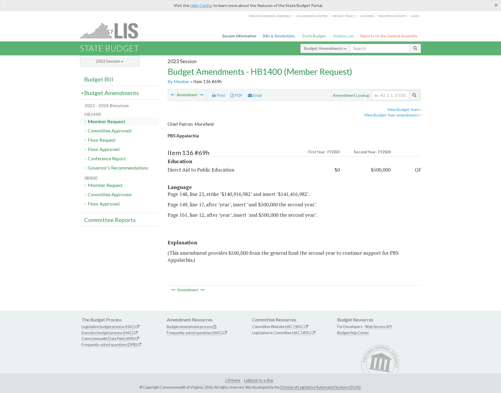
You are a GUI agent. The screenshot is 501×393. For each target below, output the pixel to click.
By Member (179, 81)
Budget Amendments (324, 48)
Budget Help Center (353, 332)
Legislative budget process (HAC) (108, 326)
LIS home (367, 16)
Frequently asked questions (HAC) (195, 332)
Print (220, 95)
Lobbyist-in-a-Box (258, 380)
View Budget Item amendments (392, 115)
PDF (238, 95)
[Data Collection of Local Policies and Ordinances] (173, 94)
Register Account (392, 16)
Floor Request (102, 140)
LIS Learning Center (312, 16)
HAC (289, 326)
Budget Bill (98, 79)
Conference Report (107, 158)
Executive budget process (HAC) (107, 332)
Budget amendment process (190, 326)
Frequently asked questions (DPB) (109, 344)
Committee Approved (109, 130)
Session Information (239, 36)
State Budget (314, 36)
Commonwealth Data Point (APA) (108, 338)
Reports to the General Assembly (389, 36)
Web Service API (378, 326)
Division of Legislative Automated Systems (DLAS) (320, 387)
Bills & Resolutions (279, 36)
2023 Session (108, 61)
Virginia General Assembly (270, 16)
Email (257, 95)
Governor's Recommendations (118, 167)
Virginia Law (343, 36)
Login (415, 16)
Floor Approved (103, 149)
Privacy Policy (344, 16)
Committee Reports (110, 219)
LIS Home (232, 380)
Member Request (106, 121)
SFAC (299, 326)
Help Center (201, 5)
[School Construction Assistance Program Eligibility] (201, 94)
